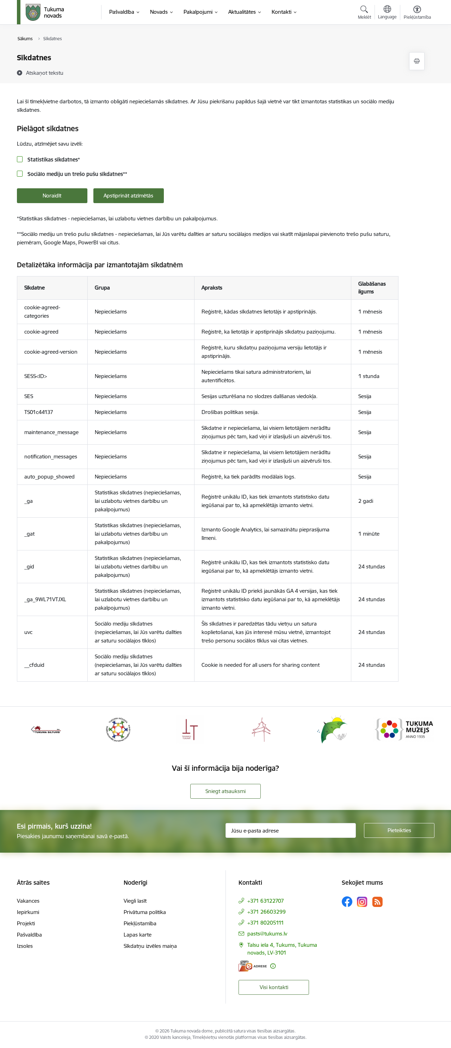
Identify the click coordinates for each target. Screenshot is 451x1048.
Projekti (26, 923)
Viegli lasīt (135, 900)
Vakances (28, 900)
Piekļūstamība (140, 923)
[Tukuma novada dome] (45, 12)
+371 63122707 (265, 900)
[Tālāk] (418, 729)
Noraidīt (52, 195)
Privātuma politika (145, 912)
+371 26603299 (266, 911)
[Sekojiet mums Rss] (377, 902)
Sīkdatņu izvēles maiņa (150, 946)
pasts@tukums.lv (267, 933)
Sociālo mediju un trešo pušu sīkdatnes (76, 174)
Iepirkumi (28, 912)
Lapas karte (138, 934)
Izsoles (25, 946)
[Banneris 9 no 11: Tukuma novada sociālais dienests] (332, 729)
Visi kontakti (274, 987)
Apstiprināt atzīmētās (128, 195)
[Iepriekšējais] (33, 729)
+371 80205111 (265, 922)
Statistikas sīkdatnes (53, 159)
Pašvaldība (29, 934)
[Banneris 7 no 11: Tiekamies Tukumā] (190, 729)
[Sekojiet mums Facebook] (347, 901)
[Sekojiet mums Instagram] (362, 902)
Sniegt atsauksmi (225, 791)
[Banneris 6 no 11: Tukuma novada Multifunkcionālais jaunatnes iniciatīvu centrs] (118, 729)
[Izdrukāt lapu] (416, 61)
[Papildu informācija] (273, 966)
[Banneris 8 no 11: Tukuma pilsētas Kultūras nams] (261, 729)
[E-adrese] (253, 966)
